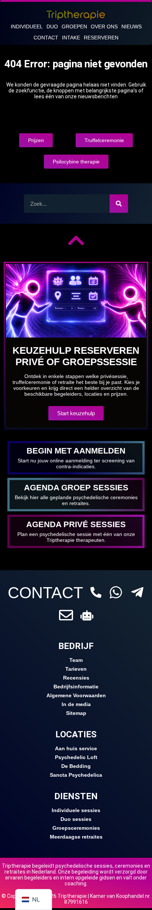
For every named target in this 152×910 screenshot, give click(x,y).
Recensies (76, 678)
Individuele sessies (76, 810)
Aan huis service (76, 748)
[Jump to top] (76, 240)
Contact (46, 37)
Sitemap (76, 713)
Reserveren (101, 37)
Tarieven (76, 669)
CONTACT (45, 593)
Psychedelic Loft (76, 757)
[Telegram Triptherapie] (137, 592)
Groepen (74, 26)
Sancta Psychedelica (76, 775)
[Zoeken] (119, 203)
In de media (76, 704)
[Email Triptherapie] (66, 615)
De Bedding (76, 766)
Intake (71, 37)
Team (76, 660)
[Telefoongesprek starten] (95, 592)
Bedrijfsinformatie (76, 686)
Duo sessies (76, 819)
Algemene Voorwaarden (76, 695)
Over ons (104, 26)
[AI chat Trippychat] (86, 615)
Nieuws (131, 26)
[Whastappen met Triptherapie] (116, 592)
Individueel (27, 26)
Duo (52, 26)
